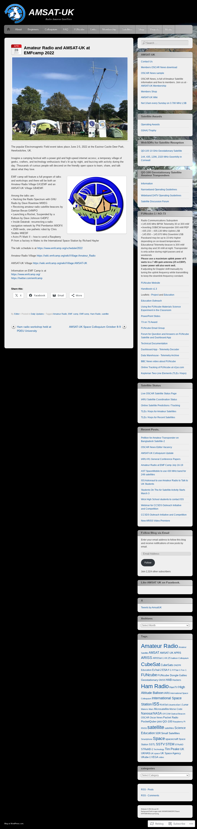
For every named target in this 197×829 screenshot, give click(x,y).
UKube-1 (146, 757)
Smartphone (146, 739)
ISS (155, 703)
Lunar (185, 704)
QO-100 (167, 721)
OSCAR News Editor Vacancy (156, 447)
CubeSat (150, 664)
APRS (177, 652)
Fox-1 (183, 670)
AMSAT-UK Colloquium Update (157, 453)
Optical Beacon (178, 714)
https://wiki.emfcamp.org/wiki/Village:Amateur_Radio (66, 255)
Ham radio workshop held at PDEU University (34, 328)
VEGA (154, 757)
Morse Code (175, 709)
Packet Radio (170, 717)
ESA (164, 670)
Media (168, 29)
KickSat (164, 705)
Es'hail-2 (157, 670)
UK (182, 749)
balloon (174, 658)
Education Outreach (151, 300)
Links (93, 29)
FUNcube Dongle (168, 675)
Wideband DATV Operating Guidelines (161, 195)
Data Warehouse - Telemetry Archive (160, 355)
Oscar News (156, 717)
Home (8, 29)
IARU (167, 693)
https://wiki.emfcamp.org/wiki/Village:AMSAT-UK (60, 263)
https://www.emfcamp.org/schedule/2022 (60, 248)
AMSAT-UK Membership (153, 85)
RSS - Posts (147, 789)
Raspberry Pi (179, 721)
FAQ (65, 29)
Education (169, 294)
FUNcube (79, 29)
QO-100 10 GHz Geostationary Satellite (161, 151)
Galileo (183, 675)
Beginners (33, 29)
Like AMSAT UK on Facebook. (160, 582)
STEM (169, 744)
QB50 (159, 721)
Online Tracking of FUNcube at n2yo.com (162, 367)
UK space (155, 753)
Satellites (127, 29)
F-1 (169, 670)
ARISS (146, 657)
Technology (159, 749)
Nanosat (147, 713)
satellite (105, 314)
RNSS (144, 728)
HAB (169, 679)
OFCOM (166, 714)
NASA (157, 713)
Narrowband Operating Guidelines (159, 189)
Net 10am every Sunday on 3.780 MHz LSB (163, 103)
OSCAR (145, 717)
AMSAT (154, 652)
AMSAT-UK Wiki (149, 97)
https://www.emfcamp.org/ (25, 274)
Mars (151, 709)
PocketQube (148, 721)
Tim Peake (172, 749)
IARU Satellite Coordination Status (159, 399)
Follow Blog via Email (155, 532)
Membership (109, 29)
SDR (158, 733)
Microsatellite (161, 709)
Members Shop (149, 91)
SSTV (160, 744)
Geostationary (149, 679)
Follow (147, 562)
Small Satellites (170, 733)
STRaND (179, 744)
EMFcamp (84, 314)
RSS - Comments (150, 795)
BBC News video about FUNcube (158, 361)
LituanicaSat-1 (175, 705)
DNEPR (177, 665)
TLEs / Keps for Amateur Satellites (158, 411)
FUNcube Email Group (153, 328)
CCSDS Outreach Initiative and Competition (164, 514)
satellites (169, 728)
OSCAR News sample (152, 73)
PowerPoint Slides (150, 316)
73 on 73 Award (149, 322)
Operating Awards (150, 124)
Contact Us (147, 61)
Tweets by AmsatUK (151, 607)
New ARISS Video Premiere (155, 520)
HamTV (173, 687)
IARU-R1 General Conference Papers (160, 459)
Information (147, 183)
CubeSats (167, 665)
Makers (144, 709)
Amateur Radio (60, 314)
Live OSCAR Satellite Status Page (159, 393)
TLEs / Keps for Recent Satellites (158, 417)
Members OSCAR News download (159, 67)
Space (159, 738)
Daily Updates (37, 314)
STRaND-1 (147, 749)
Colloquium (51, 29)
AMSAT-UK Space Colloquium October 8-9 (95, 326)
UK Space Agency (170, 753)
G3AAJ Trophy (148, 130)
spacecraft (171, 739)
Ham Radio (95, 314)
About (18, 29)
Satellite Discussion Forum (155, 201)
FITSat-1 (176, 670)
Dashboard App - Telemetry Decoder (160, 349)
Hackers (176, 680)
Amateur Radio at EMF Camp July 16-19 (162, 465)
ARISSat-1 (158, 658)
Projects (154, 29)
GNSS (162, 680)
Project (155, 294)
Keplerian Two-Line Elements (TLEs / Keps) (163, 373)
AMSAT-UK (51, 12)
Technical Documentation (154, 343)
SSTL (152, 744)
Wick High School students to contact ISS (162, 499)
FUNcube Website (150, 283)
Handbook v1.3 (149, 288)
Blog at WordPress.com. (14, 824)
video (161, 757)
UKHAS (145, 753)
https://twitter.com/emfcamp (26, 278)
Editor (17, 314)
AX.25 (167, 658)
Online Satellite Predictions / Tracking (160, 405)
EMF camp (73, 314)
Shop (141, 29)
